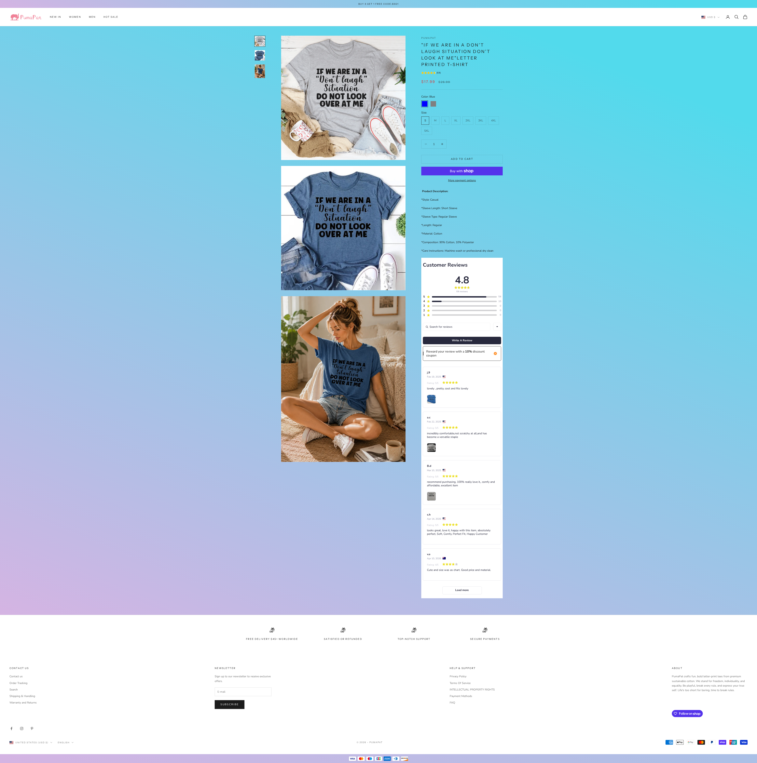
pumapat (428, 37)
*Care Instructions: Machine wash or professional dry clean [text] (457, 251)
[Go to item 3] (259, 71)
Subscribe (229, 704)
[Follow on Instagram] (22, 728)
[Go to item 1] (259, 41)
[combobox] (497, 327)
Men (92, 16)
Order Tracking (18, 683)
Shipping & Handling (22, 696)
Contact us (16, 676)
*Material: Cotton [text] (431, 233)
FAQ (452, 702)
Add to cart (462, 159)
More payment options (462, 180)
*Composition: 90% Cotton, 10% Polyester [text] (447, 242)
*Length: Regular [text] (431, 225)
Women (75, 16)
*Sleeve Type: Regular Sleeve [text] (439, 217)
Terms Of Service (460, 683)
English (64, 742)
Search (13, 689)
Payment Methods (461, 696)
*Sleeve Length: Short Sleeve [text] (439, 208)
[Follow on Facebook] (11, 728)
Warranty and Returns (23, 702)
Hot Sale (110, 16)
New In (55, 16)
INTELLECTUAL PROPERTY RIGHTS (472, 689)
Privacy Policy (458, 676)
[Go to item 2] (259, 55)
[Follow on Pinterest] (32, 728)
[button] (431, 73)
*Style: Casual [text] (429, 200)
